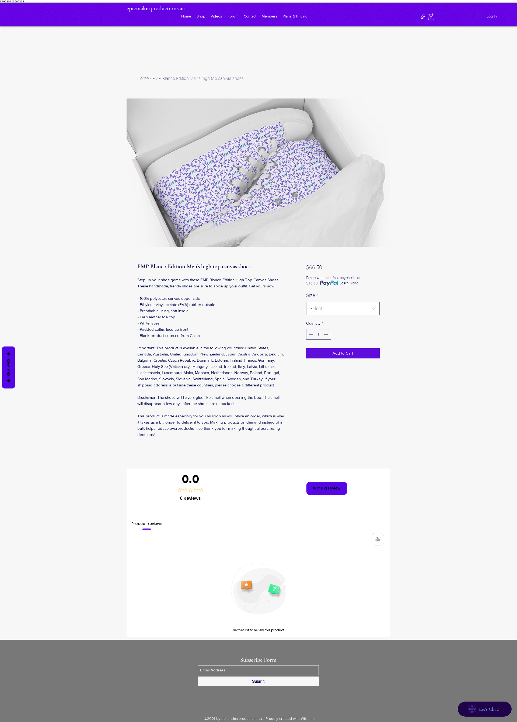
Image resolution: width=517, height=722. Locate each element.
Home (143, 78)
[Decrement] (310, 334)
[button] (431, 16)
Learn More (349, 283)
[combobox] (343, 308)
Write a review (327, 488)
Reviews (8, 367)
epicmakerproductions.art (156, 8)
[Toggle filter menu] (378, 539)
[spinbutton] (318, 334)
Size (312, 295)
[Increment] (326, 334)
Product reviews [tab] (146, 523)
